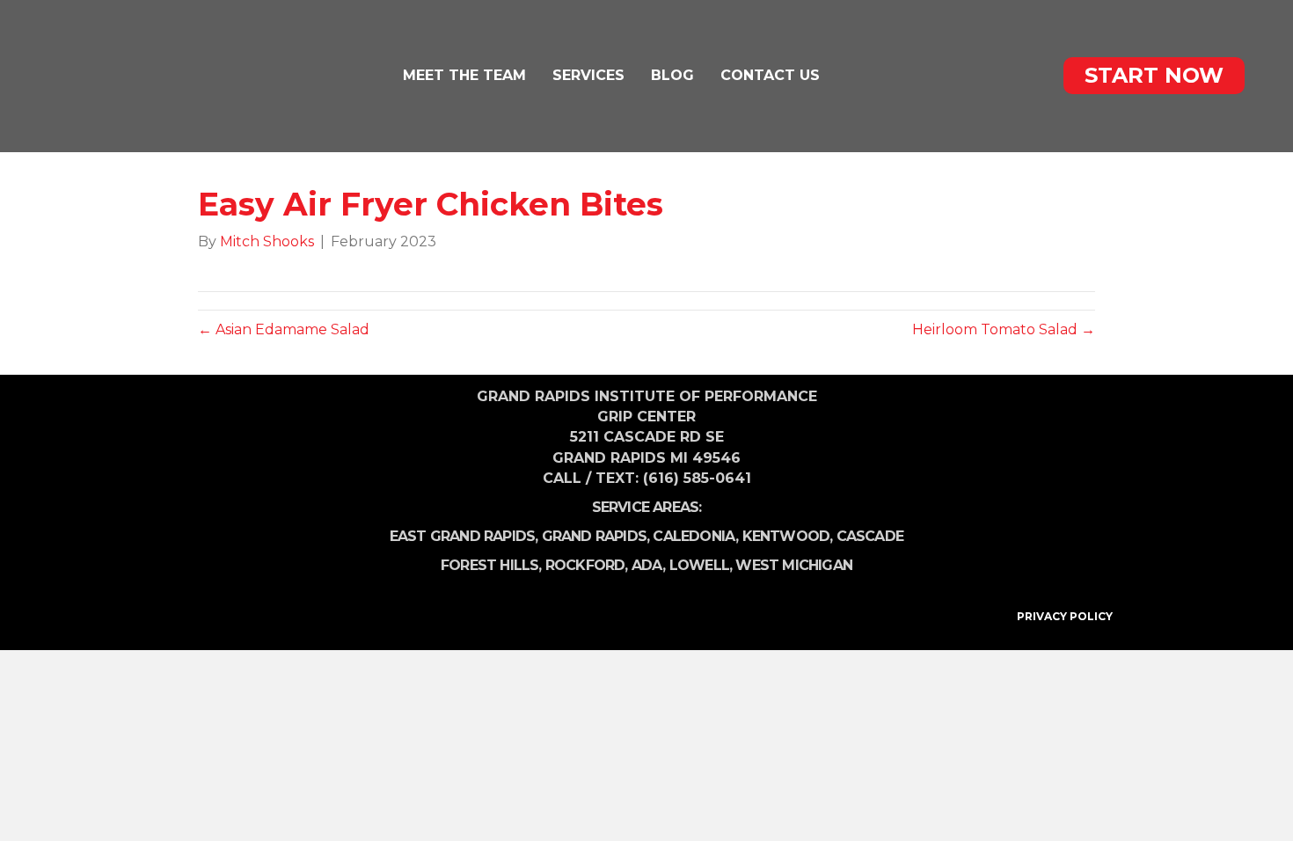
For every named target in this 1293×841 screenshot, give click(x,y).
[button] (1154, 75)
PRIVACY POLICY (1065, 616)
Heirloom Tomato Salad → (1003, 329)
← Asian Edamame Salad (283, 329)
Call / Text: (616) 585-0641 (647, 478)
